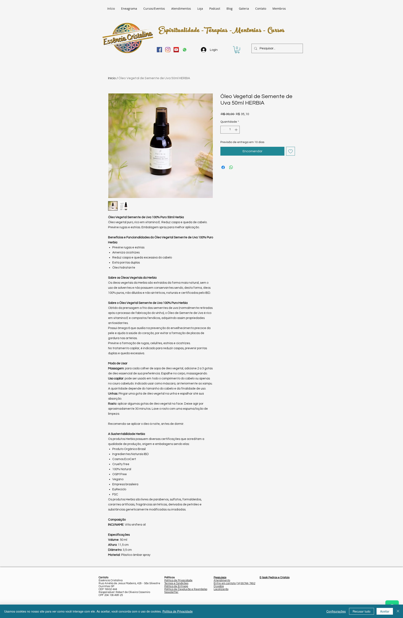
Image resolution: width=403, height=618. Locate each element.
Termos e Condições (176, 583)
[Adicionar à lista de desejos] (290, 151)
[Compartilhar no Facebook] (223, 167)
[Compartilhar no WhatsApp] (231, 167)
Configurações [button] (336, 611)
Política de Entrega (176, 586)
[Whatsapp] (184, 49)
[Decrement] (223, 129)
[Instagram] (167, 49)
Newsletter (171, 592)
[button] (237, 49)
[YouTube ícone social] (176, 49)
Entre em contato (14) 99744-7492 (234, 583)
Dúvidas (219, 586)
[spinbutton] (230, 129)
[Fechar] (397, 611)
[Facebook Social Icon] (159, 49)
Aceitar (384, 611)
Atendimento (222, 580)
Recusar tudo (361, 611)
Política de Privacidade (178, 580)
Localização (221, 589)
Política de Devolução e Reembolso (185, 589)
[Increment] (236, 129)
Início (112, 78)
